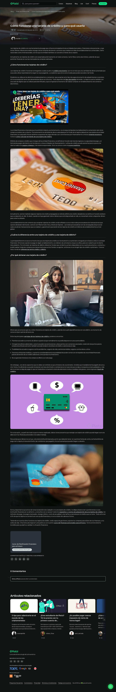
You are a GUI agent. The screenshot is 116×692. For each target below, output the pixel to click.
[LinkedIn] (21, 661)
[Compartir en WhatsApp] (24, 559)
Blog (76, 3)
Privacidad (37, 683)
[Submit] (23, 4)
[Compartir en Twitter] (16, 559)
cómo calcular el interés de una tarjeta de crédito (34, 137)
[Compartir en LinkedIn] (20, 559)
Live (82, 3)
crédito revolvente (60, 71)
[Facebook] (11, 661)
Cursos (61, 3)
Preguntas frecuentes (16, 683)
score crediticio (74, 145)
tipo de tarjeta (71, 79)
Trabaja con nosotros (64, 683)
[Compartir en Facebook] (12, 559)
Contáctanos (28, 683)
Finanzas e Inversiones (22, 11)
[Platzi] (14, 3)
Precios (94, 3)
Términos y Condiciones (49, 683)
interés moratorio (95, 134)
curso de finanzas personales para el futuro (70, 523)
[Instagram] (18, 661)
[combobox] (39, 3)
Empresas (69, 3)
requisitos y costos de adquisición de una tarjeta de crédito (81, 512)
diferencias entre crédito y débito (33, 249)
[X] (14, 661)
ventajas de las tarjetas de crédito (36, 336)
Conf (87, 3)
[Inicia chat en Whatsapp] (110, 686)
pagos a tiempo (28, 145)
